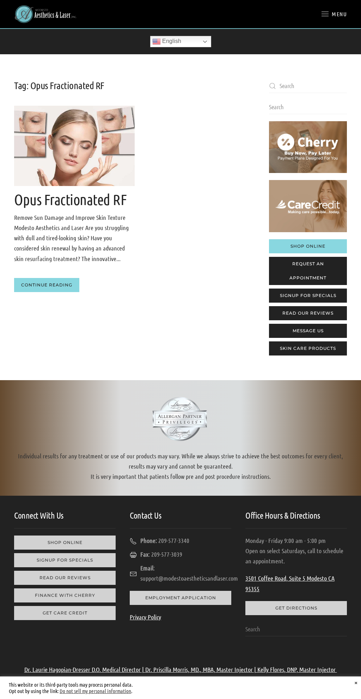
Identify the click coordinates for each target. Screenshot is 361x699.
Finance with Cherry (65, 595)
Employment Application (180, 597)
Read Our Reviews (308, 313)
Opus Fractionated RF (70, 199)
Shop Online (307, 246)
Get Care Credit (65, 613)
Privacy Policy (145, 617)
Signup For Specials (308, 295)
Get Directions (296, 608)
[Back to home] (46, 14)
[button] (334, 14)
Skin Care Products (308, 348)
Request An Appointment (307, 270)
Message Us (308, 330)
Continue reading (46, 284)
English (171, 41)
